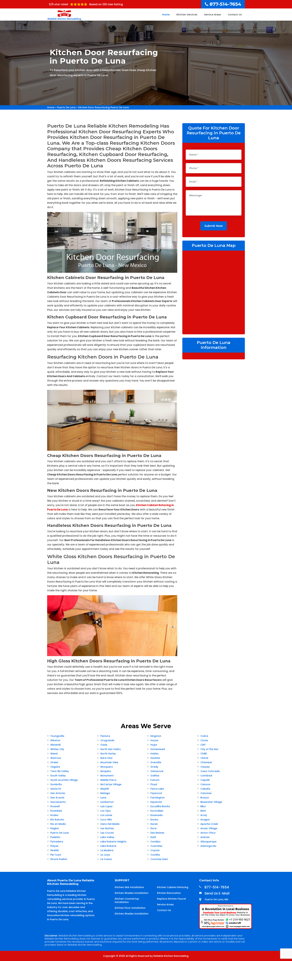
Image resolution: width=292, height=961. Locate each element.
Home (166, 14)
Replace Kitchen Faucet (171, 898)
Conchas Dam (159, 859)
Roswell (55, 806)
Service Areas (212, 14)
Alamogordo (208, 846)
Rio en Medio (58, 824)
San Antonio (57, 793)
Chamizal (206, 762)
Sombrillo (56, 784)
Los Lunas (106, 815)
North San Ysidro (110, 749)
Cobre (204, 736)
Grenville (155, 762)
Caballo (205, 788)
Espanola (156, 802)
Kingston (155, 736)
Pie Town (55, 854)
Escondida (156, 810)
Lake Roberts (108, 846)
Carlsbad (206, 775)
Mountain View (109, 762)
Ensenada (156, 815)
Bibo (203, 806)
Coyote (155, 850)
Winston (55, 740)
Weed (53, 753)
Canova (205, 784)
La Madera (106, 850)
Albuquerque (208, 841)
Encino (154, 819)
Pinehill (54, 850)
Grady (154, 766)
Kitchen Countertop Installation (127, 900)
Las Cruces (107, 832)
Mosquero (106, 766)
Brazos (204, 797)
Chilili (203, 753)
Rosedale (56, 810)
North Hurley (108, 753)
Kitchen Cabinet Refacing (172, 887)
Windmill (55, 744)
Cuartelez (156, 846)
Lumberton (107, 802)
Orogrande (107, 740)
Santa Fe (55, 788)
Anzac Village (208, 828)
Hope (153, 744)
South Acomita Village (64, 780)
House (154, 740)
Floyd (153, 784)
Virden (54, 762)
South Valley (58, 775)
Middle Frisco (108, 780)
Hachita (155, 758)
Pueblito (55, 837)
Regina (54, 828)
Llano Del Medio (110, 824)
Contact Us (235, 14)
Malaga (105, 793)
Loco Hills (106, 819)
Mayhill (104, 788)
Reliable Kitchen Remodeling (170, 956)
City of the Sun (209, 749)
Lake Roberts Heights (113, 841)
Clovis (204, 740)
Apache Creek (209, 824)
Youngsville (57, 736)
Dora (153, 828)
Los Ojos (105, 810)
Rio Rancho (57, 819)
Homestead (157, 749)
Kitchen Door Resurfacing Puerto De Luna (103, 107)
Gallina (154, 775)
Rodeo (54, 815)
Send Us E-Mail (216, 893)
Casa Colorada (210, 771)
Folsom (154, 780)
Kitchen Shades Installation (131, 893)
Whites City (57, 749)
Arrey (203, 815)
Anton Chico (208, 832)
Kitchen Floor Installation (130, 908)
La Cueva (106, 859)
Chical (204, 758)
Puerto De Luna (66, 107)
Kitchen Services (186, 14)
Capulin (205, 780)
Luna (103, 797)
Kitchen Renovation (169, 893)
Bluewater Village (211, 802)
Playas (54, 846)
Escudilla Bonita (160, 806)
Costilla (155, 854)
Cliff (202, 744)
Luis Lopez (106, 806)
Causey (205, 766)
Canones (206, 793)
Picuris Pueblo (58, 859)
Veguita (55, 766)
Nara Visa (106, 758)
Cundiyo (155, 841)
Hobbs (154, 753)
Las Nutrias (107, 828)
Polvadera (56, 841)
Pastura (105, 736)
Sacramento (58, 802)
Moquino (105, 771)
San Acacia (57, 797)
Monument (107, 775)
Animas (205, 837)
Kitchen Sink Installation (129, 887)
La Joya (105, 854)
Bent (203, 810)
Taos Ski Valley (59, 771)
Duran (154, 824)
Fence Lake (157, 788)
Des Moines (157, 832)
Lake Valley (107, 837)
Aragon (205, 819)
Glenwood (156, 771)
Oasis (103, 744)
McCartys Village (110, 784)
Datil (153, 837)
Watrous (55, 758)
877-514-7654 (225, 4)
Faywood (156, 793)
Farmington (157, 797)
